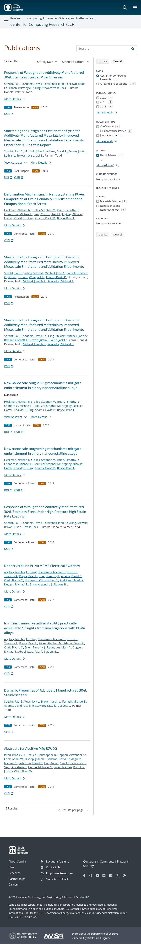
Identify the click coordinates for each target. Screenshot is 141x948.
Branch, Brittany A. (20, 88)
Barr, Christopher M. (47, 214)
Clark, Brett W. (23, 771)
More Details (12, 99)
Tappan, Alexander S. (71, 755)
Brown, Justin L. (18, 277)
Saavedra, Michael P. (60, 281)
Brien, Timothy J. (67, 210)
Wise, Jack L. (61, 88)
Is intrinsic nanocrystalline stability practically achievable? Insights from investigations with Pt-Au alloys (44, 628)
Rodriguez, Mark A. (72, 580)
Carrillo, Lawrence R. (73, 763)
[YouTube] (98, 875)
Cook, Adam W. (14, 759)
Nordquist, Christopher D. (41, 580)
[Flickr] (105, 875)
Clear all (119, 61)
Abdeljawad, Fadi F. (30, 651)
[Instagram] (91, 875)
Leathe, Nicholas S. (40, 767)
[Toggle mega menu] (135, 7)
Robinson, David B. (31, 763)
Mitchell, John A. (57, 84)
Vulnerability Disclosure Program (91, 938)
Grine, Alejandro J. (41, 584)
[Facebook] (84, 875)
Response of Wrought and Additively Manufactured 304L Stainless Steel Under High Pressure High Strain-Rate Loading (46, 511)
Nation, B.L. (61, 584)
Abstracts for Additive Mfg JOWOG (30, 748)
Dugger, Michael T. (16, 584)
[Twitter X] (118, 875)
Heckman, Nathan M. (17, 210)
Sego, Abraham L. (15, 767)
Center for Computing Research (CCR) (42, 24)
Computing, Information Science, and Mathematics (60, 18)
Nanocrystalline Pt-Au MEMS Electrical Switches (42, 566)
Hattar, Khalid (13, 218)
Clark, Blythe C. (13, 580)
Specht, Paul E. (13, 84)
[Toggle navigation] (6, 21)
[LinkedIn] (112, 875)
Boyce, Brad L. (66, 218)
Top (130, 944)
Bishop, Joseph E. (36, 759)
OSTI (7, 114)
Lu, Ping (28, 218)
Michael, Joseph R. (34, 281)
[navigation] (47, 61)
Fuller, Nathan (63, 767)
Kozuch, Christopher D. (42, 755)
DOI (6, 177)
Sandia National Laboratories (25, 904)
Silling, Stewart (42, 88)
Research (16, 18)
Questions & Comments (98, 861)
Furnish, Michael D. (74, 701)
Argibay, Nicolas (72, 214)
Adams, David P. (34, 84)
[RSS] (125, 875)
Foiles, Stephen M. (44, 210)
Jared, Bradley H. (14, 755)
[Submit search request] (133, 48)
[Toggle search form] (125, 7)
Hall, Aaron (51, 763)
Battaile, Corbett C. (16, 340)
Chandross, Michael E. (18, 214)
